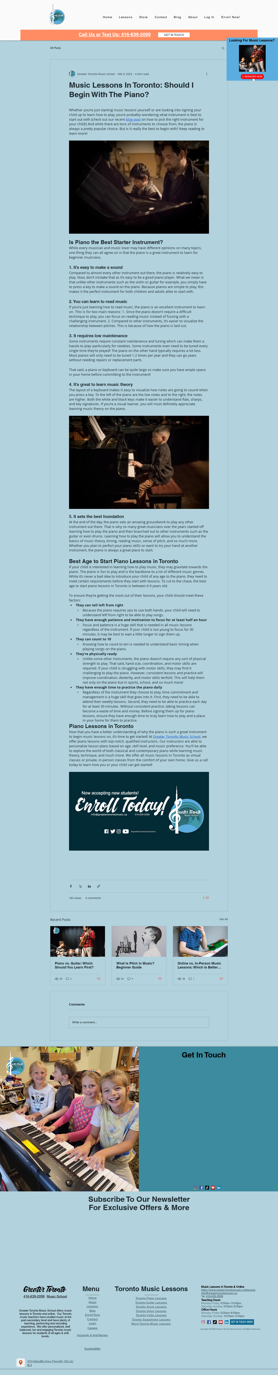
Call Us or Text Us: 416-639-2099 (115, 34)
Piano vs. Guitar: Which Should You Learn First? (74, 965)
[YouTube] (213, 1188)
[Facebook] (201, 1188)
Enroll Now (92, 1314)
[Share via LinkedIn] (89, 886)
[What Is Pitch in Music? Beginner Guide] (139, 941)
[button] (223, 47)
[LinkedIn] (219, 1188)
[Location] (20, 1362)
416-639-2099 (214, 1296)
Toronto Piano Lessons (151, 1298)
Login (92, 1323)
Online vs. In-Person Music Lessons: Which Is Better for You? (199, 965)
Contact (92, 1319)
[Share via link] (98, 886)
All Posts (55, 47)
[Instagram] (195, 1188)
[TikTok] (207, 1188)
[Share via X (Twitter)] (80, 886)
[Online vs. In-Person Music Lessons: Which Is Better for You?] (200, 941)
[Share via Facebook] (71, 886)
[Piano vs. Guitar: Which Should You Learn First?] (77, 941)
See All (223, 919)
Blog (92, 1310)
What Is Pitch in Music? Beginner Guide (135, 965)
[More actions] (206, 74)
